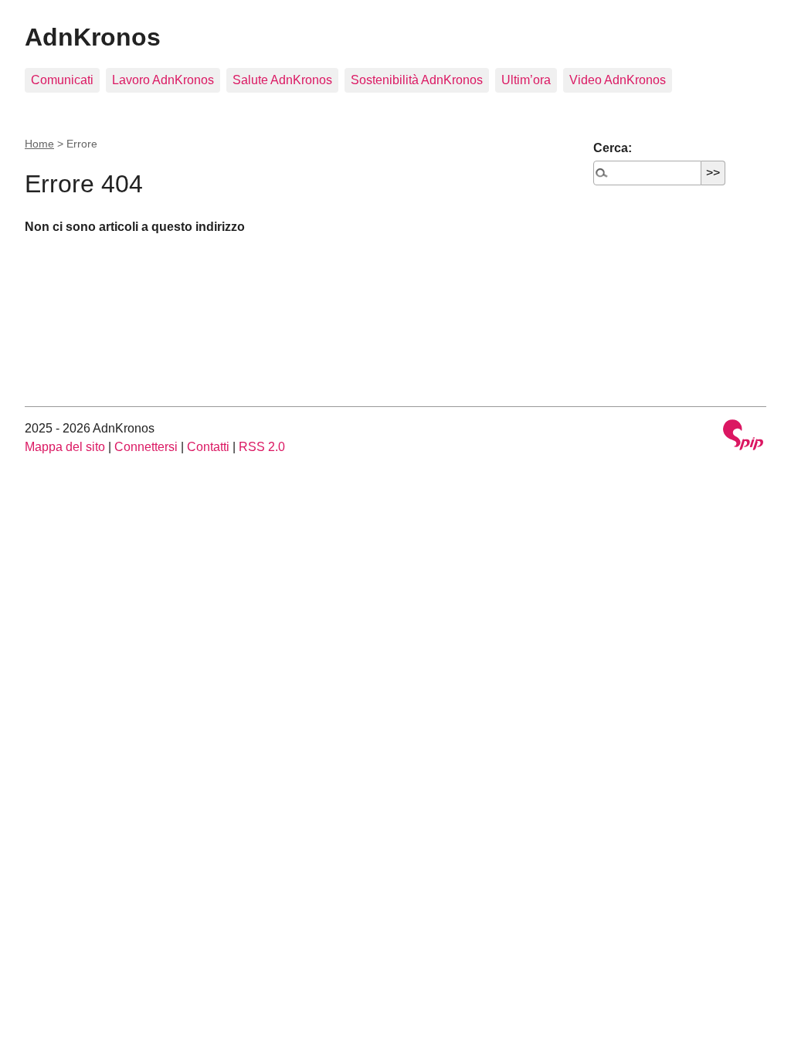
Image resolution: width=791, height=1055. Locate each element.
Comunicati (62, 80)
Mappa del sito (65, 446)
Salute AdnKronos (282, 80)
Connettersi (146, 446)
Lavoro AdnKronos (163, 80)
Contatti (208, 446)
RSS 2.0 (262, 446)
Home (39, 143)
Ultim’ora (526, 80)
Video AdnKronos (617, 80)
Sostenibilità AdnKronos (417, 80)
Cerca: (612, 147)
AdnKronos (93, 37)
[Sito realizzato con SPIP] (743, 436)
